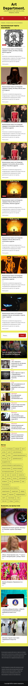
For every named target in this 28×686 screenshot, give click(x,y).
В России (4, 458)
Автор (23, 448)
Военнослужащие (17, 468)
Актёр (9, 452)
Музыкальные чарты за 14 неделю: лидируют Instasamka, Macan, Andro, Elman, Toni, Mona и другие (13, 164)
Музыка (4, 44)
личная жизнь (5, 484)
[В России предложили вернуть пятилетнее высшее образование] (5, 437)
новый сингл (15, 491)
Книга (8, 474)
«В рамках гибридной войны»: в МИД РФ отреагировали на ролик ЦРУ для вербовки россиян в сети (13, 610)
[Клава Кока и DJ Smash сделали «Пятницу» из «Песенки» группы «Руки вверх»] (14, 517)
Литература (21, 474)
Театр (4, 350)
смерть (4, 497)
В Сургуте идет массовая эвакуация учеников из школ (18, 406)
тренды (11, 501)
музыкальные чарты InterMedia (10, 488)
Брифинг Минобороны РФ (19, 455)
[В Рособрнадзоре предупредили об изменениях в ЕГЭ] (5, 397)
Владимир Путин (6, 461)
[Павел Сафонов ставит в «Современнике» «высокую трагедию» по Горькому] (5, 375)
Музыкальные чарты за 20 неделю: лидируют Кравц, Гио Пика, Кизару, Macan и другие (12, 50)
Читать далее (5, 64)
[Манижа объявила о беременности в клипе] (14, 571)
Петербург (4, 481)
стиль (18, 497)
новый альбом (5, 491)
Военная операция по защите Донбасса (12, 465)
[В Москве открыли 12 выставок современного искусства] (14, 627)
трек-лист (4, 501)
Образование (14, 393)
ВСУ (10, 458)
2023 (3, 448)
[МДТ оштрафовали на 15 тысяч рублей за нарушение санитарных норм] (5, 386)
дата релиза (17, 481)
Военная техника (6, 468)
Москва (9, 478)
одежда (22, 491)
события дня (11, 497)
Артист (9, 455)
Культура (14, 474)
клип (23, 481)
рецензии (11, 494)
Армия (3, 455)
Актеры (4, 452)
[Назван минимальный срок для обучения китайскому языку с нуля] (5, 427)
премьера (4, 494)
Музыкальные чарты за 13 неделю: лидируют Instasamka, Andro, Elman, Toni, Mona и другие (13, 126)
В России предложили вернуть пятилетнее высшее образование (17, 436)
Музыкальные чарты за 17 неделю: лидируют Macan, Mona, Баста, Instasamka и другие (12, 239)
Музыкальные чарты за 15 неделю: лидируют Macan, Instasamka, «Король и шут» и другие (13, 315)
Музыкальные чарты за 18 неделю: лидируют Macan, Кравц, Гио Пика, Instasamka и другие (12, 277)
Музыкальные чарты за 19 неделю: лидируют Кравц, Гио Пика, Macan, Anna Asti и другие (14, 88)
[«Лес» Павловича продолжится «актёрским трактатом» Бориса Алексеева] (5, 364)
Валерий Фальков (17, 458)
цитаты (17, 501)
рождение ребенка (20, 494)
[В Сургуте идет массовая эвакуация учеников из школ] (5, 406)
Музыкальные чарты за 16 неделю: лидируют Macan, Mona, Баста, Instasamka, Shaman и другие (12, 201)
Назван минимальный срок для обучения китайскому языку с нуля (18, 427)
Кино (3, 474)
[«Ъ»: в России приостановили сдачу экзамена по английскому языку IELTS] (5, 417)
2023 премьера (9, 448)
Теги (10, 481)
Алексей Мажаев (17, 452)
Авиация (17, 448)
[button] (2, 18)
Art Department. (14, 6)
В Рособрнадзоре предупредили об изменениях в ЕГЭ (17, 396)
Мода (3, 478)
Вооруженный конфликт (8, 471)
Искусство (19, 471)
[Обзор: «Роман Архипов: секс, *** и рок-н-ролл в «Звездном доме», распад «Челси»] (14, 544)
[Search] (25, 18)
